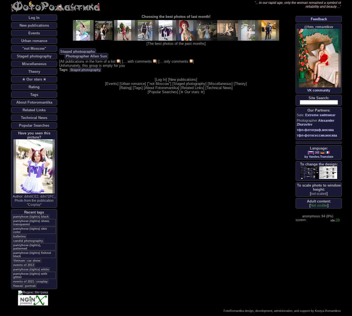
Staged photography (34, 56)
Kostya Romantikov (328, 310)
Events (34, 33)
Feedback (319, 19)
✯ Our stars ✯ (34, 79)
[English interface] (317, 152)
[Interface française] (328, 152)
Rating (34, 87)
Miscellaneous (34, 64)
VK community (318, 90)
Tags (34, 95)
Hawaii (18, 285)
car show (33, 260)
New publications (34, 25)
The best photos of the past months (176, 43)
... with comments (137, 61)
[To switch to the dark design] (309, 173)
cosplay (42, 281)
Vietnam (19, 260)
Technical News (34, 118)
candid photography (28, 240)
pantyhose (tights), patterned (27, 246)
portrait (30, 285)
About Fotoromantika (34, 102)
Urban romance (34, 41)
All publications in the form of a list (88, 61)
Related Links (34, 110)
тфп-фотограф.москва (315, 130)
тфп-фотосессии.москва (317, 135)
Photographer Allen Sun (86, 56)
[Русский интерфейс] (311, 152)
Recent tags (34, 212)
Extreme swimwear (320, 115)
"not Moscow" (34, 48)
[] (319, 194)
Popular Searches (34, 125)
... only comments (174, 61)
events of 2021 (23, 281)
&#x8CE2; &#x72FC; (39, 196)
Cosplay (34, 205)
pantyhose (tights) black (31, 216)
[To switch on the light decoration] (328, 172)
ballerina (19, 236)
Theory (34, 72)
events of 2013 (23, 265)
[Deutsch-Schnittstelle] (322, 152)
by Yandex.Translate (318, 156)
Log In (34, 18)
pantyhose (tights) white (31, 269)
